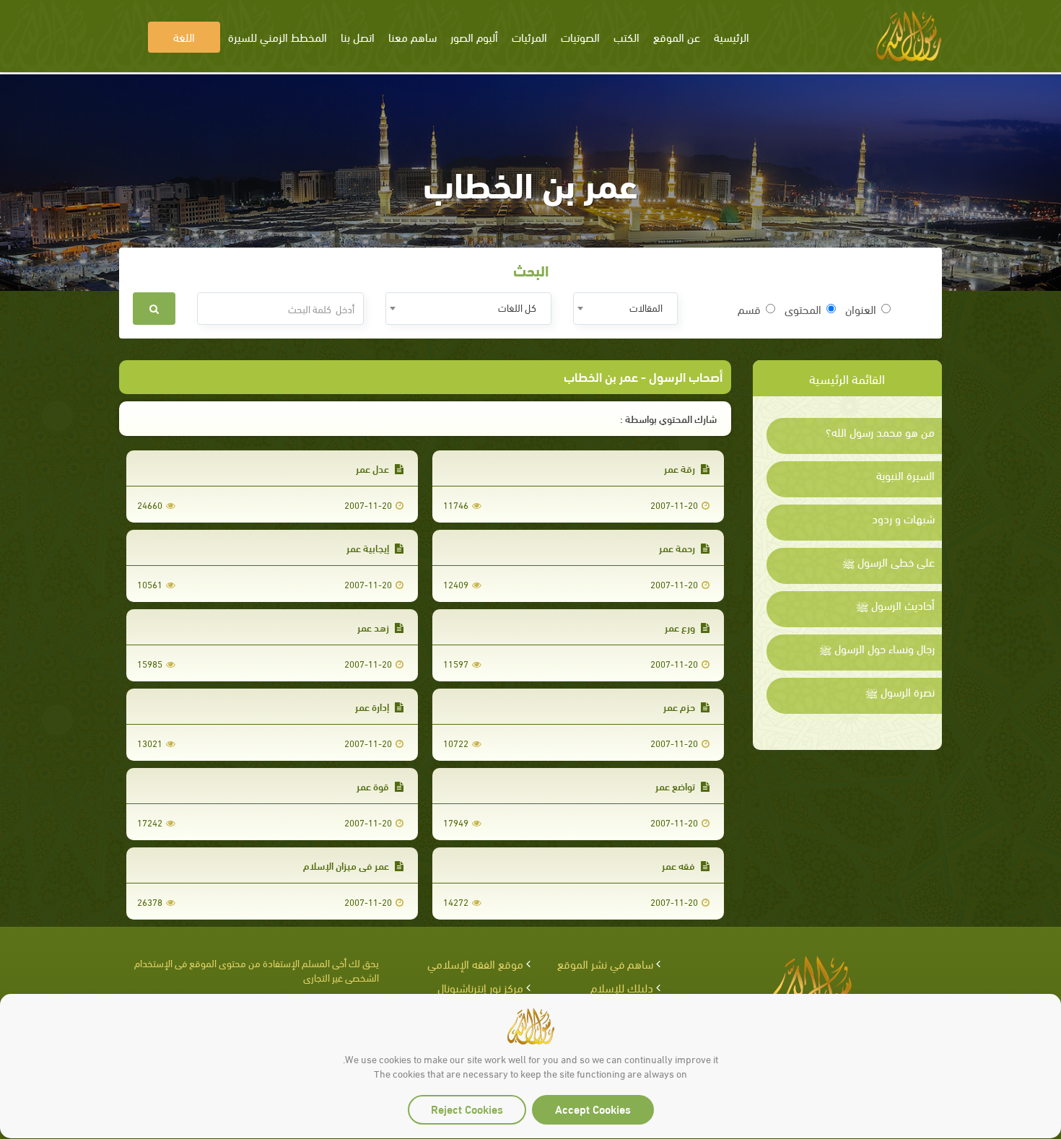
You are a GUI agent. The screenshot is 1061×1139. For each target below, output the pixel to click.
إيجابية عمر (368, 547)
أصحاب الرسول (685, 375)
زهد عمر (374, 626)
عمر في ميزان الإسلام (347, 865)
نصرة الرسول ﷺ (900, 691)
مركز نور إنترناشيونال (480, 987)
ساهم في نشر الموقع (605, 963)
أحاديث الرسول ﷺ (895, 604)
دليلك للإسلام (621, 987)
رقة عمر (680, 468)
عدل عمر (373, 468)
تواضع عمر (676, 785)
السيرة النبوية (905, 474)
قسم (749, 309)
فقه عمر (679, 865)
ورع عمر (681, 626)
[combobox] (625, 308)
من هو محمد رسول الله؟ (880, 431)
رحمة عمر (678, 547)
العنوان (860, 309)
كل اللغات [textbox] (517, 307)
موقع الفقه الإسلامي (475, 963)
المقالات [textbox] (646, 307)
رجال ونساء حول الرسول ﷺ (877, 648)
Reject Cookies (467, 1108)
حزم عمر (680, 706)
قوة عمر (374, 785)
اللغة (184, 36)
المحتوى (803, 309)
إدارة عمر (373, 706)
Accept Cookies (593, 1108)
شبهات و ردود (903, 518)
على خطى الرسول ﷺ (888, 561)
